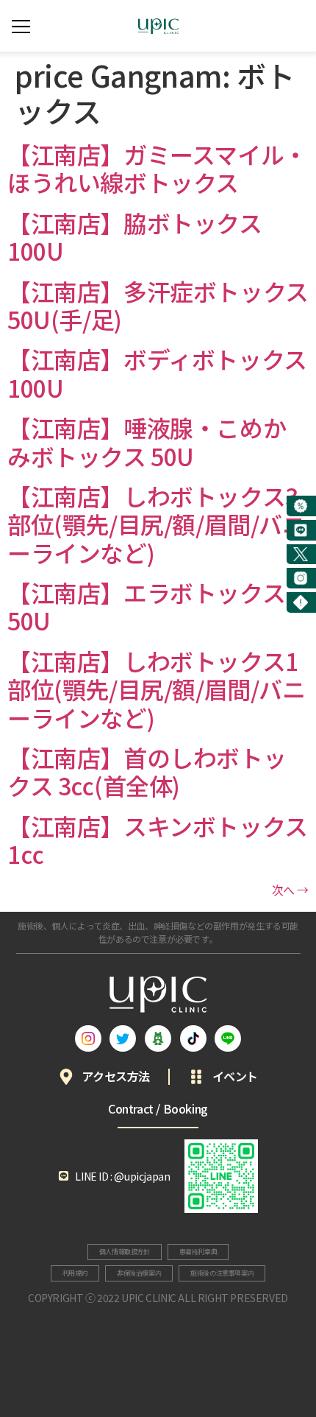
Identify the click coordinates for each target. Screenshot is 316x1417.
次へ (290, 890)
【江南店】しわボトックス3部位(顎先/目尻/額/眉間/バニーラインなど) (156, 524)
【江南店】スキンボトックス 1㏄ (157, 840)
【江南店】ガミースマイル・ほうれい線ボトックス (157, 168)
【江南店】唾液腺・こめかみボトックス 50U (146, 441)
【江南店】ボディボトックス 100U (157, 373)
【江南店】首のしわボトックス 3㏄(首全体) (146, 771)
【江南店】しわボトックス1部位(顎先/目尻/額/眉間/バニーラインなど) (156, 689)
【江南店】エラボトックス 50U (146, 606)
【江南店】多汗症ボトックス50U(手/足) (158, 305)
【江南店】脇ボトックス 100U (134, 236)
